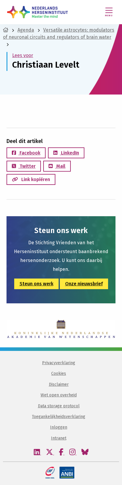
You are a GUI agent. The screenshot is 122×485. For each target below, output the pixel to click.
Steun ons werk (36, 284)
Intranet (58, 438)
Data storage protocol (59, 405)
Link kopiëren (35, 179)
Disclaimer (59, 384)
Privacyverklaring (58, 362)
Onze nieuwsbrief (84, 284)
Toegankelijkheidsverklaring (58, 416)
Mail (60, 166)
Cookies (58, 373)
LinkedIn (69, 153)
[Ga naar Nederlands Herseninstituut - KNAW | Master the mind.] (5, 30)
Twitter (27, 166)
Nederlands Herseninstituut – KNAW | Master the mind (37, 12)
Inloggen (58, 427)
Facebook (29, 153)
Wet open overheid (59, 395)
